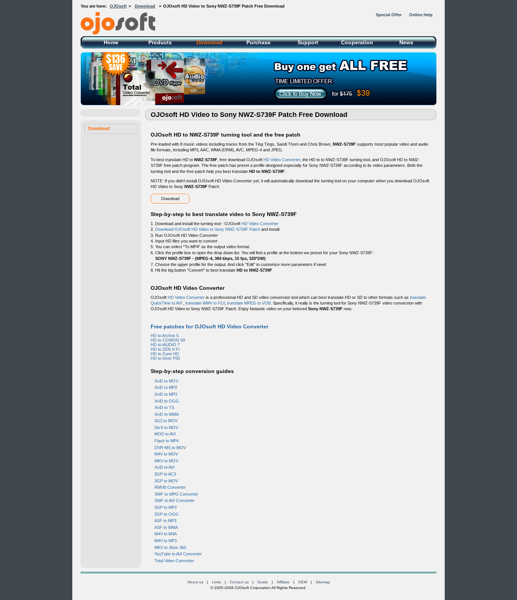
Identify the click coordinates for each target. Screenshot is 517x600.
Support (307, 42)
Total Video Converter (174, 560)
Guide (262, 582)
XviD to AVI (164, 467)
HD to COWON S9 (168, 340)
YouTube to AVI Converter (178, 554)
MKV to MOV (166, 461)
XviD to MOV (166, 381)
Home (111, 42)
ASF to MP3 (165, 520)
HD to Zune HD (165, 353)
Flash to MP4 (166, 440)
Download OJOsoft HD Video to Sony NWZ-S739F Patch (207, 229)
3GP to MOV (166, 481)
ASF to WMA (166, 527)
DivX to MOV (166, 427)
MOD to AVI (165, 434)
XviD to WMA (166, 414)
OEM (302, 582)
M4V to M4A (165, 534)
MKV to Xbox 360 (170, 547)
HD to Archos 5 (165, 335)
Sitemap (323, 582)
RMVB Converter (170, 487)
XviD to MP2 (165, 387)
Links (216, 582)
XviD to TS (164, 407)
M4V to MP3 (165, 540)
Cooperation (357, 42)
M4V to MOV (166, 454)
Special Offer (389, 14)
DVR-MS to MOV (170, 447)
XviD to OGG (166, 401)
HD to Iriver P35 (165, 358)
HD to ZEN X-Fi (165, 349)
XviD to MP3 (165, 394)
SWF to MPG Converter (176, 494)
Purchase (258, 42)
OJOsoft (118, 6)
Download (145, 6)
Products (160, 42)
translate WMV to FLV (205, 303)
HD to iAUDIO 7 (165, 344)
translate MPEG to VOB (249, 303)
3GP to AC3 (165, 474)
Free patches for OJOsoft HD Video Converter (209, 326)
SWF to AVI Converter (174, 500)
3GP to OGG (166, 514)
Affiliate (283, 582)
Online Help (421, 14)
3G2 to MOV (166, 420)
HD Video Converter (281, 159)
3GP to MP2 (165, 507)
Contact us (239, 582)
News (406, 42)
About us (195, 582)
